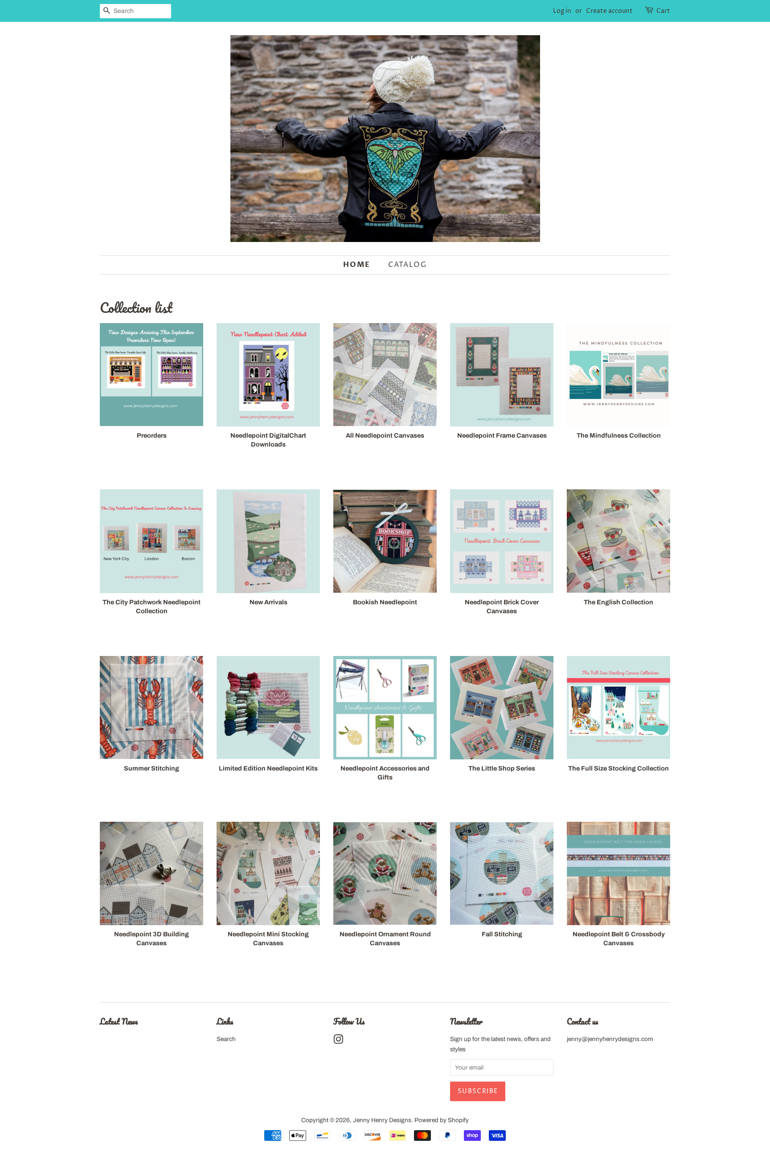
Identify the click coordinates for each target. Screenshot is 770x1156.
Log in (562, 11)
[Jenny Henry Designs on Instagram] (338, 1041)
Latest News (119, 1021)
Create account (609, 11)
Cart (663, 11)
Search (226, 1039)
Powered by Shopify (441, 1120)
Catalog (407, 265)
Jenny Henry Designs (382, 1120)
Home (356, 265)
